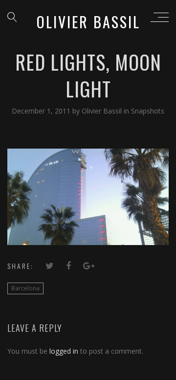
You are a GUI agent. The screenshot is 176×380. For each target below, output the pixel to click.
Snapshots (147, 110)
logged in (63, 351)
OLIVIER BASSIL (88, 22)
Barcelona (25, 288)
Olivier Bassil (103, 110)
